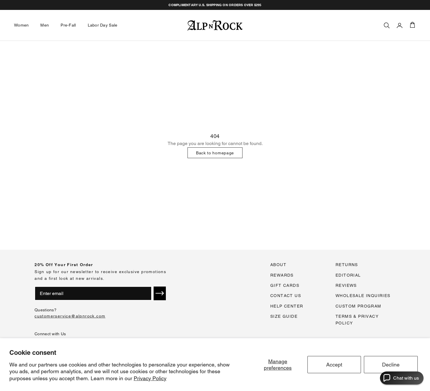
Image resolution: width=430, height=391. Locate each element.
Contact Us (285, 295)
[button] (159, 293)
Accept (334, 365)
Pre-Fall (68, 25)
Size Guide (283, 316)
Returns (347, 264)
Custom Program (358, 306)
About (278, 264)
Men (44, 25)
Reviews (346, 285)
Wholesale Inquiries (363, 295)
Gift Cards (284, 285)
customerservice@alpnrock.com (70, 316)
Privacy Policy (150, 378)
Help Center (286, 306)
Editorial (348, 275)
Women (21, 25)
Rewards (282, 275)
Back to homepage (215, 153)
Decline (391, 365)
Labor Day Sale (103, 25)
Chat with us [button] (406, 378)
